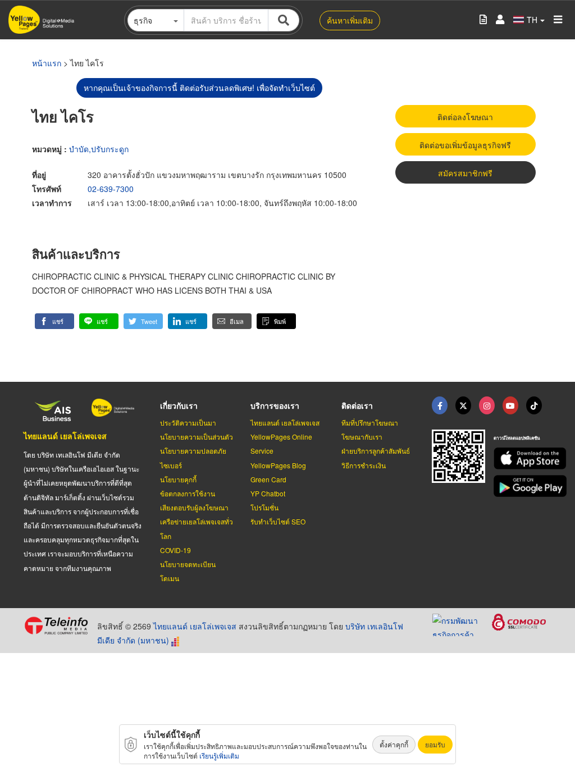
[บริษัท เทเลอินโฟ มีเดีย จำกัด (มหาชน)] (56, 625)
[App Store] (522, 458)
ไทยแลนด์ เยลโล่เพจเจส (65, 435)
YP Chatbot (267, 493)
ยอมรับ (435, 744)
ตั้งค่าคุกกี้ (394, 744)
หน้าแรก (46, 63)
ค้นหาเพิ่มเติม (350, 20)
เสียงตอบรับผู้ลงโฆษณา (194, 507)
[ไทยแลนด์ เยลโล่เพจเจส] (463, 405)
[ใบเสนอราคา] (483, 20)
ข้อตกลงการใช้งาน (187, 493)
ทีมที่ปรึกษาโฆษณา (369, 422)
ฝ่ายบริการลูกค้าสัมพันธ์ (375, 450)
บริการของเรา (274, 405)
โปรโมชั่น (264, 507)
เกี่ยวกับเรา (179, 405)
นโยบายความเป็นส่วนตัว (196, 436)
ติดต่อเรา (357, 405)
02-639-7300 (111, 188)
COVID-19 (175, 550)
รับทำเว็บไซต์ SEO (277, 521)
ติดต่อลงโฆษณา (465, 116)
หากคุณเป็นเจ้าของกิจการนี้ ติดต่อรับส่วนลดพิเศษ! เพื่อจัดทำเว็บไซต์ (199, 87)
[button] (54, 321)
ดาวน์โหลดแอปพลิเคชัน (517, 438)
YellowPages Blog (278, 465)
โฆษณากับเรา (361, 436)
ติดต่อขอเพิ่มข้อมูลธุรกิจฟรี (465, 144)
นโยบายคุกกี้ (178, 479)
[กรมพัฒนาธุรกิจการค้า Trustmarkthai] (462, 623)
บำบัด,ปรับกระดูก (99, 148)
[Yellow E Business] (440, 405)
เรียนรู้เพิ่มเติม (219, 755)
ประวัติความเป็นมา (188, 422)
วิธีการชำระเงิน (363, 465)
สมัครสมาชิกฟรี (465, 173)
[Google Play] (522, 486)
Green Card (268, 479)
